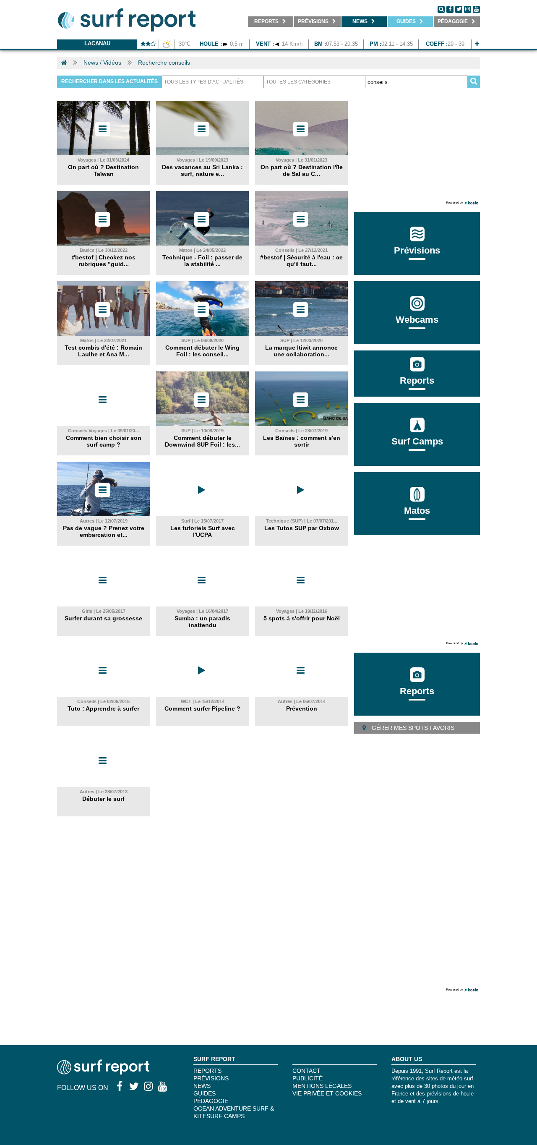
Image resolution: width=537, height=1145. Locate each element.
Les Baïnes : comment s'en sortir (301, 441)
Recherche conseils (164, 62)
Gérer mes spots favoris (412, 727)
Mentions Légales (322, 1085)
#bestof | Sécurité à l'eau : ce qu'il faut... (301, 260)
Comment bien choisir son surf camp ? (103, 441)
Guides (204, 1093)
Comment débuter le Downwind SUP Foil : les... (202, 441)
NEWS (202, 1085)
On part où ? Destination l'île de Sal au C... (302, 170)
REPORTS (207, 1070)
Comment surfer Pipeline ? (202, 708)
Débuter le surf (103, 798)
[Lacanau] (477, 44)
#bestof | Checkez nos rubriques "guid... (104, 260)
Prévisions (211, 1078)
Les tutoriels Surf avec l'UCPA (202, 531)
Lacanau (97, 43)
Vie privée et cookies (327, 1093)
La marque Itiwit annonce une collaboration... (301, 351)
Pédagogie (210, 1101)
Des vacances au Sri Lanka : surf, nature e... (202, 170)
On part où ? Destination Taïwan (103, 170)
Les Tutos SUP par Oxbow (301, 528)
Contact (306, 1070)
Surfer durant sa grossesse (103, 618)
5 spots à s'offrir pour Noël (301, 618)
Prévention (301, 708)
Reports (417, 380)
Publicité (307, 1078)
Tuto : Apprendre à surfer (103, 708)
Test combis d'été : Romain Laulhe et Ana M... (103, 351)
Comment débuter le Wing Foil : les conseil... (202, 351)
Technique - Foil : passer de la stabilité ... (202, 260)
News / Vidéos (102, 62)
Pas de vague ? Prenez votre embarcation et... (103, 531)
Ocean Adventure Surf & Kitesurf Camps (233, 1112)
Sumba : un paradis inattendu (202, 621)
